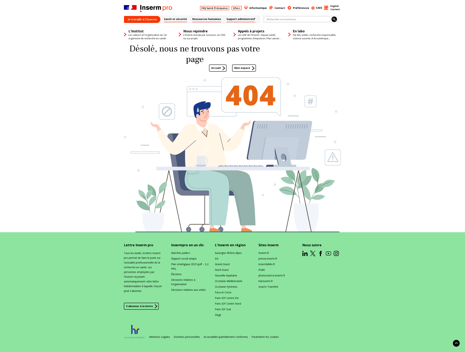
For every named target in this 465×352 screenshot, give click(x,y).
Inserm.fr (263, 253)
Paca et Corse (223, 292)
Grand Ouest (222, 264)
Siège (218, 315)
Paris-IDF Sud (223, 309)
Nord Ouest (222, 269)
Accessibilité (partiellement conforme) (226, 337)
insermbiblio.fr (266, 264)
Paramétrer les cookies (265, 337)
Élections (176, 274)
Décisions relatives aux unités (188, 289)
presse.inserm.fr (267, 258)
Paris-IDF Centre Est (227, 298)
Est (217, 258)
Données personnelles (187, 337)
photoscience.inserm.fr (271, 275)
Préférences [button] (301, 8)
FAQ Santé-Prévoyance (214, 8)
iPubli (261, 269)
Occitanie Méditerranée (228, 281)
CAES (319, 7)
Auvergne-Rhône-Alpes (228, 253)
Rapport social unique (184, 258)
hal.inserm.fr (265, 281)
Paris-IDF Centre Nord (228, 303)
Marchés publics (180, 253)
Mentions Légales (159, 337)
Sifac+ (236, 8)
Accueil (216, 68)
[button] (175, 19)
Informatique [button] (258, 8)
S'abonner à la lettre (139, 306)
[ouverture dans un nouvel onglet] (305, 253)
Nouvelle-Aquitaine (226, 275)
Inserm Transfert (268, 286)
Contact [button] (279, 8)
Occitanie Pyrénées (226, 286)
